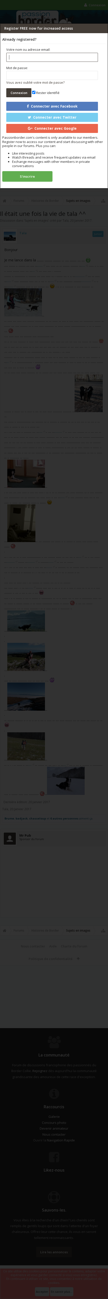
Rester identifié (47, 92)
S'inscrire (27, 176)
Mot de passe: (17, 68)
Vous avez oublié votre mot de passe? (35, 82)
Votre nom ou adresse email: (28, 49)
